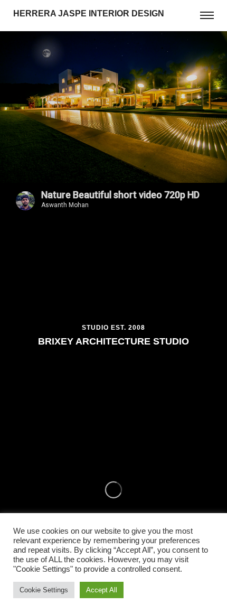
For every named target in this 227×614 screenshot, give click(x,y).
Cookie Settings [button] (44, 590)
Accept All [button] (101, 590)
